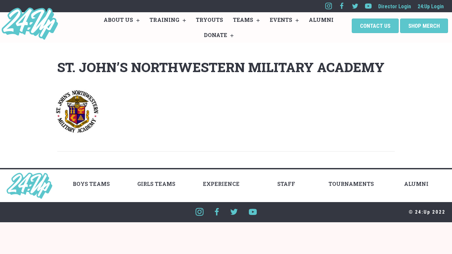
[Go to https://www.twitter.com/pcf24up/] (355, 6)
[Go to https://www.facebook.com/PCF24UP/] (342, 6)
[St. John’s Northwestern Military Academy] (77, 111)
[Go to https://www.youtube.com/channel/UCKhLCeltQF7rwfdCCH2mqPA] (368, 6)
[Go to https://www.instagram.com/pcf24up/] (328, 6)
